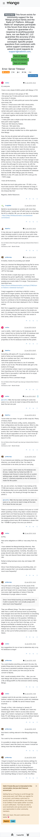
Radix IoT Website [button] (20, 56)
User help (6, 72)
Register (6, 821)
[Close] (36, 786)
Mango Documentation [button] (20, 60)
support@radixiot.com (20, 51)
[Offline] (3, 205)
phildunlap (8, 257)
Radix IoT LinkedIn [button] (20, 63)
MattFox (7, 228)
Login (13, 821)
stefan (7, 83)
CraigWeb (8, 205)
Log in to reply (33, 75)
